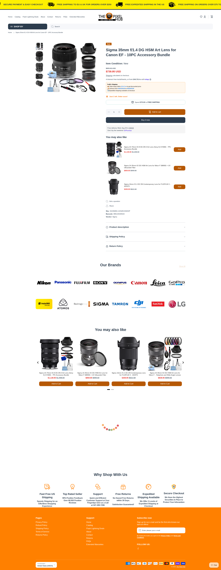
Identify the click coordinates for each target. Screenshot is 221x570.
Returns (89, 538)
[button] (201, 16)
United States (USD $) (45, 566)
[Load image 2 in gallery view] (39, 56)
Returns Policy (42, 535)
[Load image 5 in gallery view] (39, 83)
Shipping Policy (42, 528)
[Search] (51, 26)
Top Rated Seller (72, 494)
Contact (89, 535)
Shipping (109, 75)
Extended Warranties (94, 544)
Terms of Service (42, 532)
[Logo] (110, 17)
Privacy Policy (41, 522)
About (88, 532)
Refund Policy (41, 525)
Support (98, 494)
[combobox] (131, 26)
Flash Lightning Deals (95, 528)
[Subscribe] (182, 530)
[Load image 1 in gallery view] (39, 46)
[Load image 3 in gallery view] (39, 67)
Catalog (89, 525)
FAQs (88, 541)
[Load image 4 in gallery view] (39, 76)
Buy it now (145, 120)
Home (10, 32)
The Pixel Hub (180, 567)
